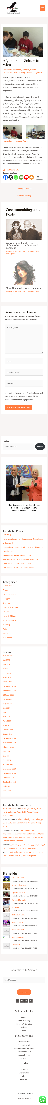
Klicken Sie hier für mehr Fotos (15, 141)
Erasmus (6, 603)
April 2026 (7, 673)
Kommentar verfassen (12, 70)
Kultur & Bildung (19, 72)
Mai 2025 (6, 716)
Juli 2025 (6, 708)
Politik (5, 629)
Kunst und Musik (9, 620)
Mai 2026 (6, 669)
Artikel (5, 590)
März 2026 (7, 677)
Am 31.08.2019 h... (18, 877)
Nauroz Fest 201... (19, 922)
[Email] (21, 177)
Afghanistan (24, 1073)
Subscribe (24, 992)
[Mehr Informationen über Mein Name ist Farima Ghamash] (24, 272)
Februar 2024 (8, 764)
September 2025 (9, 699)
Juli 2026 (6, 660)
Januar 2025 (7, 734)
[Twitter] (22, 1001)
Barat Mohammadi (10, 808)
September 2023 (9, 782)
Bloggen (25, 70)
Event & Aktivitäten (10, 607)
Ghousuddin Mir (24, 1045)
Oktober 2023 (8, 777)
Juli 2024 (6, 751)
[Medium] (31, 1001)
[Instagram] (26, 1001)
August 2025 (8, 703)
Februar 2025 (8, 730)
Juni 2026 (6, 664)
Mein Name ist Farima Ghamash (23, 288)
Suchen (6, 441)
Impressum (24, 1058)
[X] (10, 177)
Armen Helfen (8, 585)
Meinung (6, 625)
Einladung (7, 535)
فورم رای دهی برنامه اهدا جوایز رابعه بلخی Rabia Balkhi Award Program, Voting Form (22, 812)
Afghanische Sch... (19, 892)
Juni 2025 (6, 712)
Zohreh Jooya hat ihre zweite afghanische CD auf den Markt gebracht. (23, 245)
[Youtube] (26, 177)
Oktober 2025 (8, 695)
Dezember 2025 (9, 686)
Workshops (7, 638)
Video (5, 633)
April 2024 (7, 760)
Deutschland (24, 1079)
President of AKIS (24, 1051)
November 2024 (9, 743)
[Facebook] (5, 177)
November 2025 (9, 690)
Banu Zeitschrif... (18, 930)
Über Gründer (24, 1042)
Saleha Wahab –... (18, 937)
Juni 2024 (6, 756)
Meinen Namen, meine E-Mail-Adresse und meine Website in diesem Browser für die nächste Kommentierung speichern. (24, 396)
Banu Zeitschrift (9, 594)
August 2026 (8, 656)
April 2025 (7, 721)
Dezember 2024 (9, 738)
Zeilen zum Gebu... (19, 915)
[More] (31, 177)
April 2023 (7, 790)
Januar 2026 (7, 682)
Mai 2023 (6, 786)
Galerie (6, 611)
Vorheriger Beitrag (24, 188)
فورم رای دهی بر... (19, 885)
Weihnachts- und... (19, 900)
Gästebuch (16, 944)
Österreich (24, 1069)
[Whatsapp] (16, 177)
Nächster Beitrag (24, 195)
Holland (24, 1076)
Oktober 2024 (8, 747)
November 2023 (9, 773)
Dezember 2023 (9, 769)
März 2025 (7, 725)
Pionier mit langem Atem (24, 1048)
